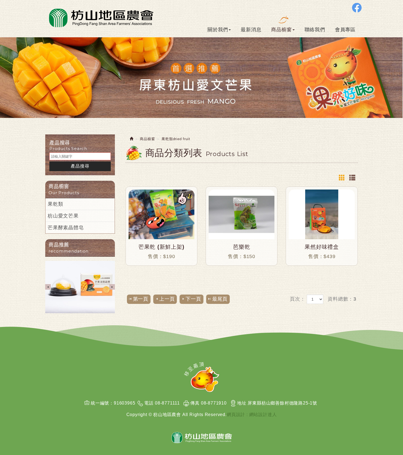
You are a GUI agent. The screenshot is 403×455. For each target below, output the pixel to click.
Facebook (357, 7)
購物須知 (389, 248)
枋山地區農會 (100, 17)
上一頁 (167, 299)
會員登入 (389, 225)
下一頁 (193, 299)
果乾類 (55, 204)
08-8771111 (167, 403)
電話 (149, 403)
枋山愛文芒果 (63, 216)
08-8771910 (214, 403)
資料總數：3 (342, 299)
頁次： (297, 299)
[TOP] (201, 377)
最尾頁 (220, 299)
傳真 (195, 403)
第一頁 (140, 299)
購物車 (388, 195)
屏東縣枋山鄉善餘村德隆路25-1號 (282, 403)
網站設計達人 (263, 414)
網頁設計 (236, 414)
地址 (241, 403)
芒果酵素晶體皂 (66, 227)
